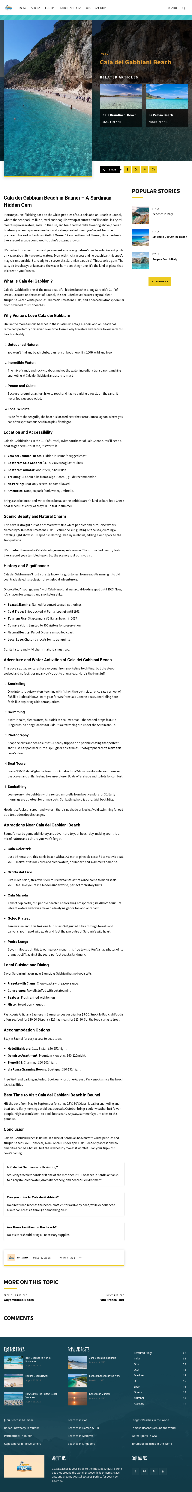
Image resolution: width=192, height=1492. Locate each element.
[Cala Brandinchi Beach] (121, 96)
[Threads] (163, 1471)
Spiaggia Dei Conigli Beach (169, 236)
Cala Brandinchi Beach (119, 115)
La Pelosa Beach (161, 115)
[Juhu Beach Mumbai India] (77, 1362)
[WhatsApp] (153, 169)
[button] (178, 8)
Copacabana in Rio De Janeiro (22, 1443)
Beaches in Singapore (81, 1443)
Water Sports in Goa (144, 1436)
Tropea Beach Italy (164, 259)
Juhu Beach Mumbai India (102, 1358)
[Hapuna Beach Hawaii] (13, 1380)
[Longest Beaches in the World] (77, 1380)
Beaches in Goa (77, 1420)
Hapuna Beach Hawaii (37, 1376)
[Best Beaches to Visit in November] (13, 1362)
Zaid (24, 1257)
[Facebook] (127, 169)
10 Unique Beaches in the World (152, 1443)
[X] (136, 169)
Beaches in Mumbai (99, 1394)
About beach (112, 122)
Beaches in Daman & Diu (83, 1428)
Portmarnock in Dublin (18, 1436)
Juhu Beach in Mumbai (18, 1420)
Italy (104, 54)
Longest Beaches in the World (105, 1376)
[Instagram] (144, 1471)
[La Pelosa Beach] (167, 96)
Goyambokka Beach (19, 1299)
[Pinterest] (144, 169)
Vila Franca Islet (112, 1299)
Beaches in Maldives (81, 1436)
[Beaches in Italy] (140, 215)
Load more (159, 281)
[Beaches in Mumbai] (77, 1398)
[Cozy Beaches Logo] (8, 8)
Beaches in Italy (162, 214)
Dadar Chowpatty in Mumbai (22, 1428)
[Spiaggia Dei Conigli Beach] (140, 237)
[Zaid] (12, 1257)
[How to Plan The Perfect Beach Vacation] (13, 1398)
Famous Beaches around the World (154, 1428)
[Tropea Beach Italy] (140, 260)
